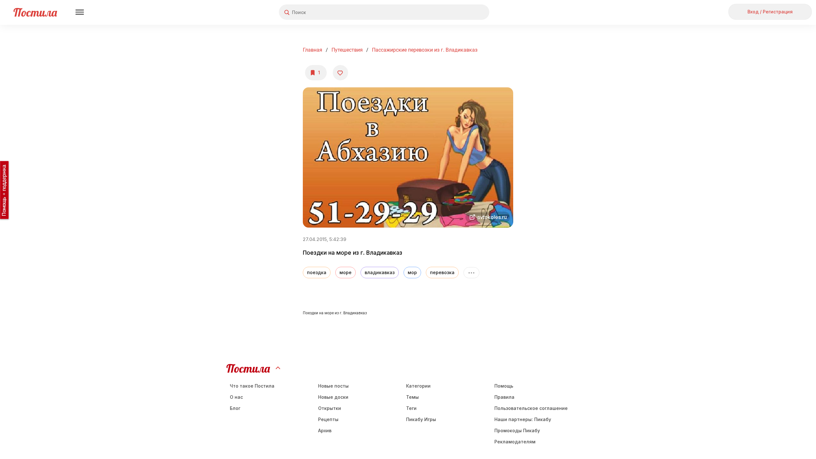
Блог (235, 408)
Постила (35, 12)
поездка (316, 272)
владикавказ (380, 272)
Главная (312, 50)
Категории (418, 386)
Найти (460, 12)
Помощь (503, 386)
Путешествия (347, 50)
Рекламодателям (515, 441)
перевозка (442, 272)
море (345, 272)
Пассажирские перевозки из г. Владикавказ (424, 50)
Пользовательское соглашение (531, 408)
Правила (504, 397)
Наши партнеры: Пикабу (522, 419)
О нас (236, 397)
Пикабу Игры (421, 419)
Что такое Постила (252, 386)
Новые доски (333, 397)
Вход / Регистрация (770, 11)
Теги (411, 408)
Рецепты (328, 419)
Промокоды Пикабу (517, 430)
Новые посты (333, 386)
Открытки (329, 408)
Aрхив (325, 430)
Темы (412, 397)
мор (412, 272)
